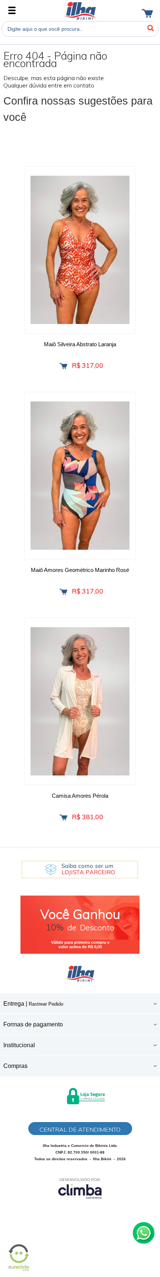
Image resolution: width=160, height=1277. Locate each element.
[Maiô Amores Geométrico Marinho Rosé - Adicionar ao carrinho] (63, 591)
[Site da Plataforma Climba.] (80, 1188)
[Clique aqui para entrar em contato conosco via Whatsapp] (143, 1233)
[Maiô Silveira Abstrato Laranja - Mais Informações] (80, 249)
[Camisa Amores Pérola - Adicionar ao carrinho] (63, 817)
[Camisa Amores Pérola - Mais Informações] (80, 701)
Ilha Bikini (80, 11)
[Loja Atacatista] (79, 869)
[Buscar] (150, 28)
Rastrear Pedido (46, 1004)
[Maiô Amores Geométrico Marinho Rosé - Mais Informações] (80, 475)
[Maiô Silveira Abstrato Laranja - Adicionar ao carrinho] (63, 366)
